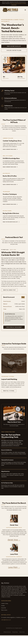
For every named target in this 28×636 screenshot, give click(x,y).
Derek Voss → (14, 540)
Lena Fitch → (14, 567)
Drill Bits (3, 605)
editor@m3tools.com (6, 619)
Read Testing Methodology (10, 221)
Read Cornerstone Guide (9, 149)
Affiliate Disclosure (7, 632)
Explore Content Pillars (14, 50)
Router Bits (3, 607)
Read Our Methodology (14, 46)
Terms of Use (22, 632)
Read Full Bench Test (9, 290)
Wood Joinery (4, 610)
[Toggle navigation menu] (25, 9)
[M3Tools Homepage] (10, 10)
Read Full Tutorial (8, 390)
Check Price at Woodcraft (14, 327)
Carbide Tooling (4, 603)
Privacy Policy (15, 632)
